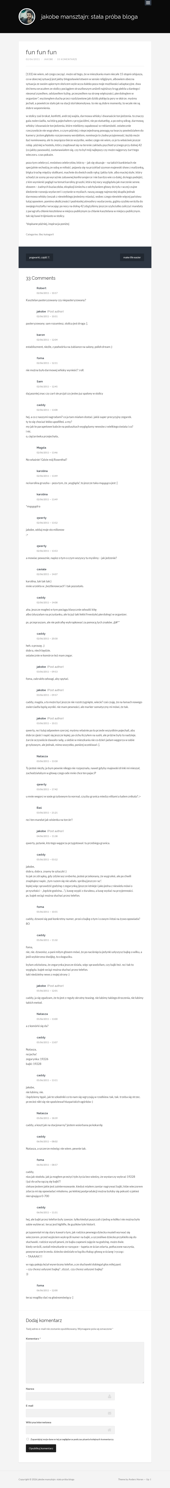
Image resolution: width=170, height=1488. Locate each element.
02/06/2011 (33, 59)
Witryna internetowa (38, 1422)
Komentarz (33, 1338)
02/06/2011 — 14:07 (47, 574)
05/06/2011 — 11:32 (47, 940)
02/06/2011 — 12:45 (47, 386)
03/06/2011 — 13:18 (47, 761)
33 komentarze (67, 59)
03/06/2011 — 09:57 (47, 695)
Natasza (42, 756)
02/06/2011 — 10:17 (47, 293)
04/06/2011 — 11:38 (47, 836)
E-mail (29, 1405)
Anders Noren (136, 1479)
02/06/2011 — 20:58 (47, 638)
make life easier (132, 257)
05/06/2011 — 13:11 (47, 1080)
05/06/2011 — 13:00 (47, 1019)
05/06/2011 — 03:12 (47, 859)
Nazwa (30, 1388)
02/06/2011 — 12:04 (47, 339)
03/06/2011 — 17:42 (47, 789)
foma (40, 358)
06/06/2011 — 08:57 (47, 1164)
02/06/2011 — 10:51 (47, 316)
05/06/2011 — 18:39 (47, 1118)
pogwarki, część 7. (39, 257)
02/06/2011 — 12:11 (47, 363)
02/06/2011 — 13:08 (47, 410)
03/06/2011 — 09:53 (47, 671)
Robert (41, 288)
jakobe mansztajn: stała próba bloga (89, 16)
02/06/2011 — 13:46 (47, 452)
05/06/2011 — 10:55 (47, 911)
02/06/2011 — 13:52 (47, 522)
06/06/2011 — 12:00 (47, 1290)
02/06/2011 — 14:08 (47, 602)
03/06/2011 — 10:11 (47, 723)
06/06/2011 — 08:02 (47, 1141)
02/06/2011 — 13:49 (47, 476)
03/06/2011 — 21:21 (47, 812)
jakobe (48, 59)
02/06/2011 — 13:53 (47, 551)
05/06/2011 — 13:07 (47, 1042)
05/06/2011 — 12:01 (47, 990)
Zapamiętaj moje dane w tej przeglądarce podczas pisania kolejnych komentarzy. (72, 1439)
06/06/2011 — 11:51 (47, 1212)
